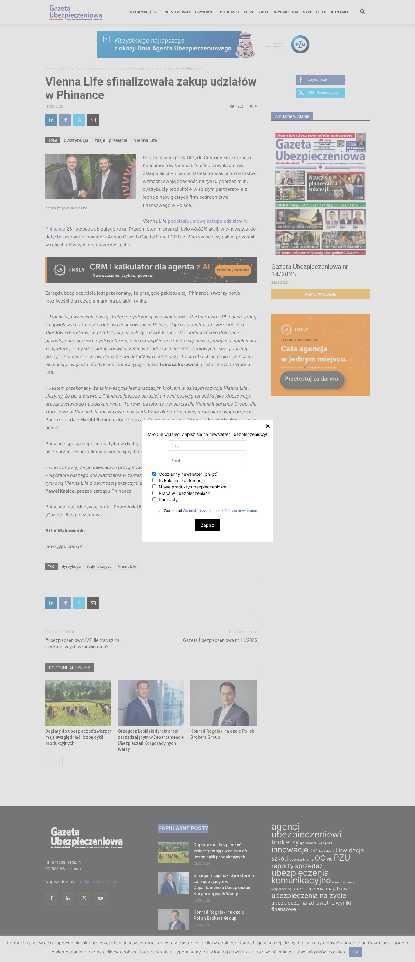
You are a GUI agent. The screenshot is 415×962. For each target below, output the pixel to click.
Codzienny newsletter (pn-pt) (188, 474)
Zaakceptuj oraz (210, 510)
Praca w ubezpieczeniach (184, 493)
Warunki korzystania (199, 510)
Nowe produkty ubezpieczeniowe (192, 486)
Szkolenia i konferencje (181, 480)
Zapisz (207, 525)
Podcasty (168, 499)
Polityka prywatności (241, 510)
